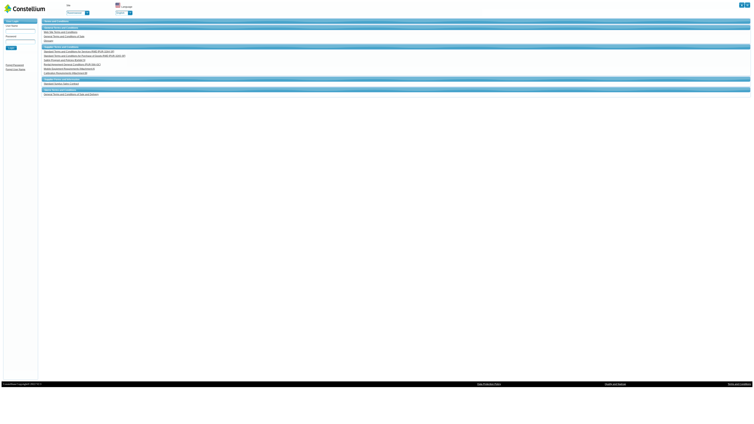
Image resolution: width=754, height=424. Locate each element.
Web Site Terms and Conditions (60, 32)
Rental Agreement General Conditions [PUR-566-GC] (72, 64)
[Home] (742, 5)
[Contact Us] (747, 5)
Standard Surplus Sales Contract (61, 83)
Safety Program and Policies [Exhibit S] (64, 60)
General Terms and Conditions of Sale (64, 36)
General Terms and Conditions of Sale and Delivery (71, 94)
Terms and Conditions (739, 384)
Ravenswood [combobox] (74, 13)
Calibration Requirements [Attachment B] (65, 73)
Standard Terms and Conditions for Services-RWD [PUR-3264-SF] (79, 51)
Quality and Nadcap (615, 384)
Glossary (48, 40)
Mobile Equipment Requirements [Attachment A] (69, 69)
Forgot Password (15, 65)
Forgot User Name (15, 69)
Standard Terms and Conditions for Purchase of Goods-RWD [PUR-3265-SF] (84, 56)
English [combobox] (120, 13)
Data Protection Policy (489, 384)
